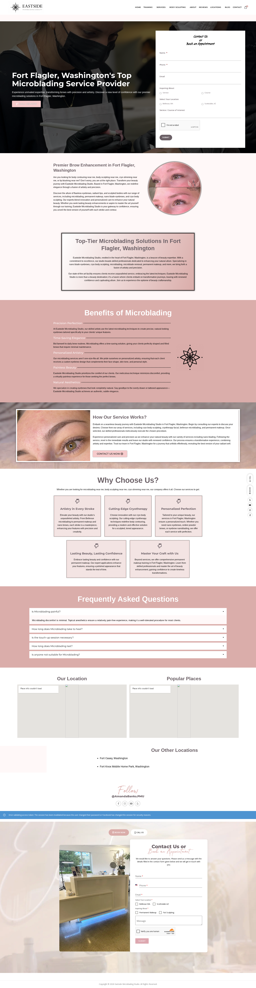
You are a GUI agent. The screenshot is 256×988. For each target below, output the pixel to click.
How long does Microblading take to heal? (57, 629)
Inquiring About (167, 88)
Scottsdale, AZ (210, 103)
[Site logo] (26, 7)
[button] (128, 611)
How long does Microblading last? (52, 646)
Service (166, 93)
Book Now (120, 832)
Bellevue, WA (168, 103)
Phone (163, 65)
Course (207, 93)
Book (250, 489)
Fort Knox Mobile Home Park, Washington (124, 766)
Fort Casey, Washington (114, 758)
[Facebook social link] (118, 803)
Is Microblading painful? (46, 611)
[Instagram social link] (124, 803)
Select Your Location (169, 99)
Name (163, 53)
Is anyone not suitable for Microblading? (56, 654)
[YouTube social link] (131, 803)
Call (250, 478)
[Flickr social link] (137, 803)
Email (162, 76)
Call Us (140, 832)
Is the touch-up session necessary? (53, 637)
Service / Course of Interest (172, 110)
